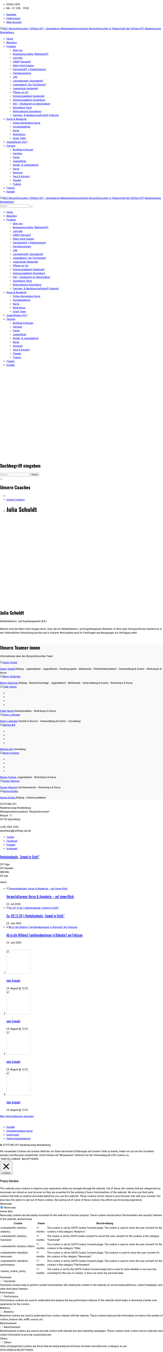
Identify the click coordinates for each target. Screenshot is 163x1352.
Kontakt (10, 1127)
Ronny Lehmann (9, 721)
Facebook (11, 840)
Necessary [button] (6, 1203)
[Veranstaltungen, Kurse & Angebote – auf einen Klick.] (37, 888)
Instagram (12, 848)
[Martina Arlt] (7, 725)
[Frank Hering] (8, 686)
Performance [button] (7, 1292)
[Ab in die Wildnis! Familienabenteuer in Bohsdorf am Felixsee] (41, 927)
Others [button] (3, 1338)
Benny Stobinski (9, 682)
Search (34, 474)
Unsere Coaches (15, 499)
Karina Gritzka (8, 797)
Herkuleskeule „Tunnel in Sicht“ (20, 856)
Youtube (10, 844)
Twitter (10, 837)
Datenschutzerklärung (18, 1138)
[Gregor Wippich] (10, 781)
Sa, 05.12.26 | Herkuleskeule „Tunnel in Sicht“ (35, 915)
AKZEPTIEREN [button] (30, 1158)
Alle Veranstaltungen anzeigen (17, 1116)
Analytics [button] (5, 1307)
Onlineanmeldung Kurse (19, 1130)
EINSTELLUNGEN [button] (10, 1158)
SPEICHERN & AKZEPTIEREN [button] (16, 1350)
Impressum (12, 1134)
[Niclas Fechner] (9, 753)
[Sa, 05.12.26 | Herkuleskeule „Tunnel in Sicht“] (32, 907)
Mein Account (13, 22)
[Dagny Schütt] (8, 662)
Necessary (10, 1207)
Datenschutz (13, 18)
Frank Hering (7, 710)
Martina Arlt (6, 749)
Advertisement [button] (8, 1323)
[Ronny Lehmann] (10, 714)
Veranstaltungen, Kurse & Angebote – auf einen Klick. (40, 896)
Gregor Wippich (9, 787)
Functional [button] (5, 1277)
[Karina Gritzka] (9, 791)
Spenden (11, 14)
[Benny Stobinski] (10, 676)
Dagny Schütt (7, 668)
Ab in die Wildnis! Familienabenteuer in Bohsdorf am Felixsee (44, 934)
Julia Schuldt (13, 980)
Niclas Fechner (8, 777)
